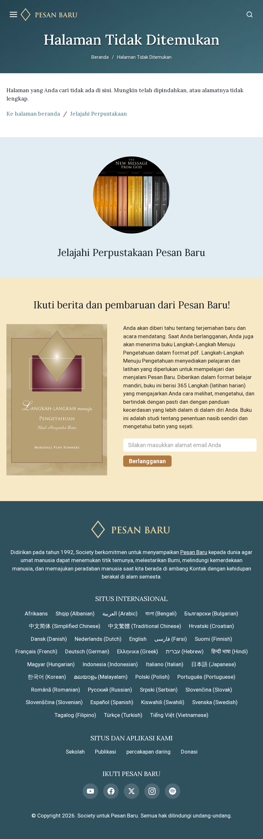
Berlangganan (147, 461)
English (138, 639)
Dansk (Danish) (49, 639)
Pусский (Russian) (110, 689)
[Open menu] (13, 14)
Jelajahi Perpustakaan (98, 113)
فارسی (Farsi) (170, 639)
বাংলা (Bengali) (161, 613)
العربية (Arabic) (120, 613)
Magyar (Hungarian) (51, 664)
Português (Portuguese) (206, 677)
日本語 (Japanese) (213, 664)
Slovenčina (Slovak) (208, 689)
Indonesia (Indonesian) (110, 664)
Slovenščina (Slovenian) (54, 702)
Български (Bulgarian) (211, 613)
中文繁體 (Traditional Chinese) (144, 626)
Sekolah (75, 751)
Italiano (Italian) (164, 664)
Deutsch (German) (87, 651)
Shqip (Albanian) (75, 613)
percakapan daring (148, 751)
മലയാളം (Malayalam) (101, 677)
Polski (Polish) (152, 677)
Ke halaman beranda (33, 113)
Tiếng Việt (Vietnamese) (179, 715)
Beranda (100, 57)
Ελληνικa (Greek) (137, 651)
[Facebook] (111, 791)
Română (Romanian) (55, 689)
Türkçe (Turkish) (123, 715)
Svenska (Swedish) (215, 702)
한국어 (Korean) (47, 677)
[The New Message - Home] (131, 14)
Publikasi (105, 751)
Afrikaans (36, 613)
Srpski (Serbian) (159, 689)
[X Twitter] (131, 791)
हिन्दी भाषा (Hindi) (229, 651)
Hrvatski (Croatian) (211, 626)
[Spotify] (172, 791)
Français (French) (36, 651)
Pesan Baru (193, 552)
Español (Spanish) (111, 702)
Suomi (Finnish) (213, 639)
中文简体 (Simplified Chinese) (64, 626)
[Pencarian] (249, 14)
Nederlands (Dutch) (98, 639)
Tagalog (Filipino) (75, 715)
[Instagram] (152, 791)
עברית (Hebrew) (185, 651)
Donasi (189, 751)
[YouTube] (90, 791)
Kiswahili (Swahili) (162, 702)
